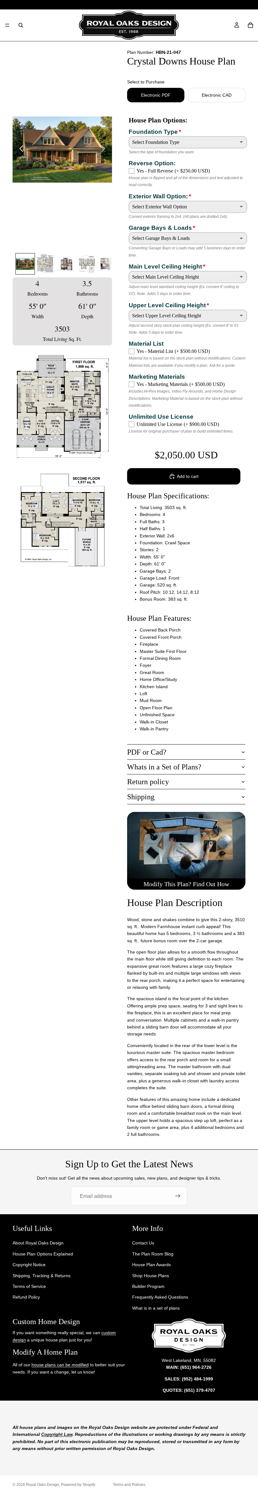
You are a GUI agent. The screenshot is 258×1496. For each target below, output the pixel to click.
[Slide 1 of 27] (25, 264)
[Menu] (7, 25)
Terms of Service (29, 1286)
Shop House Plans (150, 1275)
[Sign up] (177, 1196)
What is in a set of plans (156, 1308)
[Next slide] (105, 149)
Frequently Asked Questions (160, 1297)
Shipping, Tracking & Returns (41, 1275)
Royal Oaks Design (42, 1484)
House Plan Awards (151, 1264)
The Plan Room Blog (152, 1253)
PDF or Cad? (146, 752)
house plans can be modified (60, 1365)
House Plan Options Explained (43, 1253)
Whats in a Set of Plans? (164, 767)
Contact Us (143, 1243)
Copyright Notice (29, 1264)
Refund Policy (26, 1297)
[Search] (21, 25)
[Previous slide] (20, 149)
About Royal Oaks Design (38, 1243)
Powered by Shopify (78, 1484)
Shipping (140, 797)
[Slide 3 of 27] (66, 264)
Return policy (148, 782)
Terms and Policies (129, 1484)
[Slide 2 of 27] (46, 264)
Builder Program (148, 1286)
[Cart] (250, 25)
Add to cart (188, 476)
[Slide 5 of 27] (107, 264)
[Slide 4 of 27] (87, 264)
